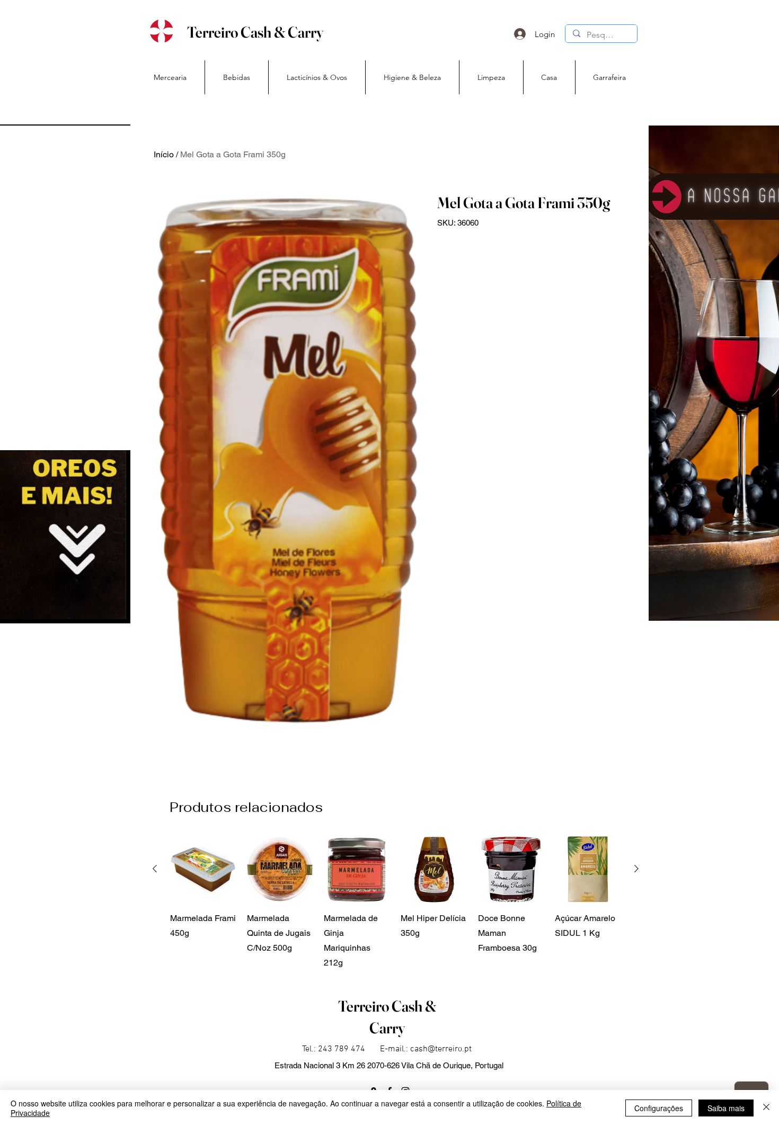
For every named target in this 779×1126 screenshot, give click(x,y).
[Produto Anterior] (154, 868)
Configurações (658, 1108)
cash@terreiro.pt (441, 1049)
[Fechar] (766, 1108)
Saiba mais (726, 1108)
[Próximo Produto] (636, 868)
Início (164, 154)
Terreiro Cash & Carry (255, 32)
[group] (395, 903)
